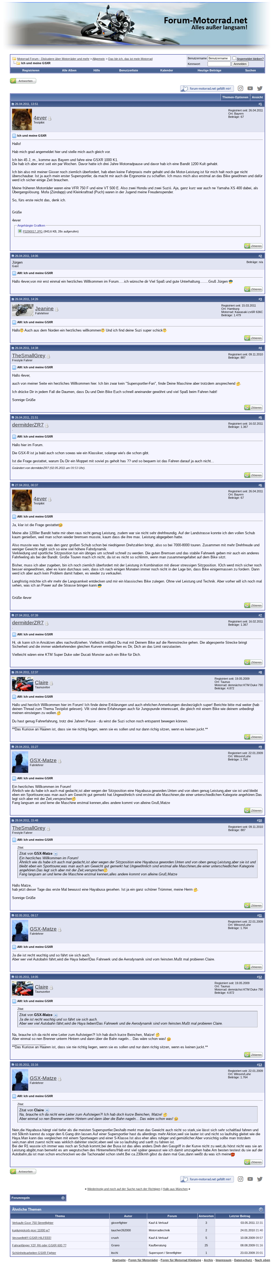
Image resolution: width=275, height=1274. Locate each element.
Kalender (166, 70)
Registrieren (30, 70)
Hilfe (96, 70)
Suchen (250, 70)
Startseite (119, 1260)
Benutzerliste (128, 70)
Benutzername (197, 58)
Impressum (223, 1260)
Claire (41, 682)
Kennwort (194, 63)
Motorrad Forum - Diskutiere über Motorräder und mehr (53, 58)
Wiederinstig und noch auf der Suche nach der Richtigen (123, 1189)
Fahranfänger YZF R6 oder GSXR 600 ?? (39, 1245)
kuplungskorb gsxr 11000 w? (31, 1230)
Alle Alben (69, 70)
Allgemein (98, 58)
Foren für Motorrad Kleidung (181, 1260)
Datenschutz (243, 1260)
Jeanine (44, 308)
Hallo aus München (175, 1189)
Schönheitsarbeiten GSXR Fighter (34, 1252)
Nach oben (262, 1260)
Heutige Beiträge (209, 70)
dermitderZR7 (28, 425)
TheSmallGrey (28, 355)
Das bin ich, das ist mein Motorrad (130, 58)
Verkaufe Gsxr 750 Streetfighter (32, 1222)
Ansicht (257, 97)
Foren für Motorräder (143, 1260)
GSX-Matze (43, 760)
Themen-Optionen (235, 97)
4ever (40, 118)
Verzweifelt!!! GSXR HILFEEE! (31, 1237)
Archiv (208, 1260)
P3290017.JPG (33, 231)
